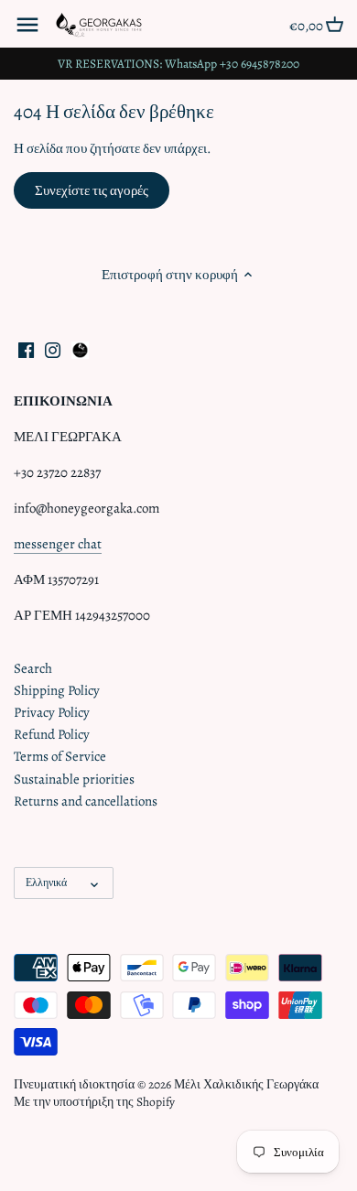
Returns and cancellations (85, 801)
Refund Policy (52, 734)
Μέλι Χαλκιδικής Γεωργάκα (246, 1084)
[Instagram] (52, 349)
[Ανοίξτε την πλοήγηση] (27, 24)
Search (33, 668)
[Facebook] (26, 349)
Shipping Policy (57, 690)
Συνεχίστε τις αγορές (91, 190)
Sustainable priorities (74, 779)
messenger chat (58, 544)
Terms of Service (60, 756)
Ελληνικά (46, 882)
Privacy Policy (52, 712)
